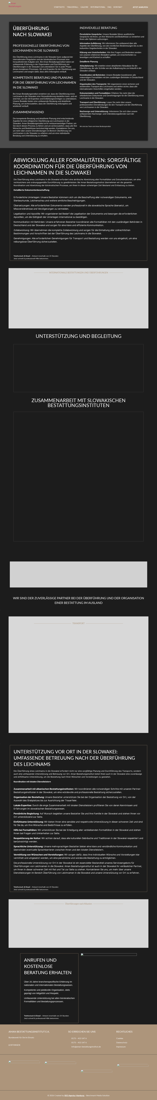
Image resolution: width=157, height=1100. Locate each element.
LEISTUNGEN (14, 1045)
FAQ (109, 7)
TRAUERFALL (72, 7)
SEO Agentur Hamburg (74, 1096)
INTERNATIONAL (98, 7)
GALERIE (84, 7)
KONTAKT (117, 7)
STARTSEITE (59, 7)
